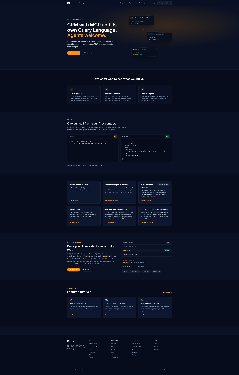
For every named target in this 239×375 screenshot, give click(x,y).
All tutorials (166, 292)
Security (156, 349)
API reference (88, 53)
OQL (90, 349)
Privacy (156, 346)
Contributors (136, 344)
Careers (134, 355)
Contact (134, 352)
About (134, 349)
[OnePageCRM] (71, 341)
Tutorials (152, 3)
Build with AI (73, 269)
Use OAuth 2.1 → (97, 165)
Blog (112, 346)
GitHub (113, 355)
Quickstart (123, 3)
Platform (131, 3)
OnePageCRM (136, 346)
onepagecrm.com (167, 369)
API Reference (142, 3)
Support (113, 349)
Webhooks (92, 352)
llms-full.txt (135, 271)
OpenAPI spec (157, 271)
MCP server (101, 262)
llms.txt (125, 271)
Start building (73, 53)
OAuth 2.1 (92, 357)
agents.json (146, 271)
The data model (93, 346)
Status (112, 352)
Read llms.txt (87, 269)
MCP (90, 360)
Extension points (94, 355)
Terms (156, 344)
